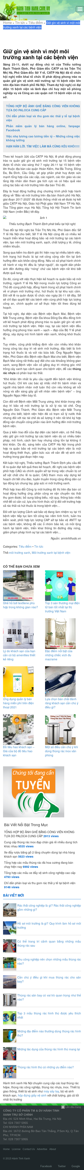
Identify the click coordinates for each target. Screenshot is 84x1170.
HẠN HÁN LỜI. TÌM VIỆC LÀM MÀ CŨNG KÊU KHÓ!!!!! (43, 146)
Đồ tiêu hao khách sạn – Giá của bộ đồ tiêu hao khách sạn (18, 751)
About (52, 1149)
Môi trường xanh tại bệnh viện (51, 552)
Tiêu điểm (35, 22)
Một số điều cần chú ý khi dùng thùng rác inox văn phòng (61, 751)
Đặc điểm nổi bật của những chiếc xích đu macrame (58, 655)
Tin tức (20, 22)
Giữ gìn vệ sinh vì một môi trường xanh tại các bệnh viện (40, 54)
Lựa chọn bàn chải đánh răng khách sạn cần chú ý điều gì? (61, 703)
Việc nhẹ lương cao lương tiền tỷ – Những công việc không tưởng (43, 138)
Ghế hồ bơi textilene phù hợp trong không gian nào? (20, 605)
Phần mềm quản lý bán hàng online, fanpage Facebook (43, 128)
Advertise (42, 1149)
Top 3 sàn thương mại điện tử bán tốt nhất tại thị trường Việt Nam (62, 607)
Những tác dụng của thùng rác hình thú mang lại (48, 1049)
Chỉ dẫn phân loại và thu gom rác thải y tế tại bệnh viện (43, 118)
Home (7, 22)
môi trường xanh (19, 552)
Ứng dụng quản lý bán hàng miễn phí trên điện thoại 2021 (18, 703)
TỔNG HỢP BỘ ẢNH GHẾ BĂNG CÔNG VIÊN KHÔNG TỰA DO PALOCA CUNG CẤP (43, 108)
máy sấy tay (51, 1091)
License (16, 1149)
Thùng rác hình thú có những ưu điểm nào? (45, 1067)
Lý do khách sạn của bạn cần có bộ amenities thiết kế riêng (19, 655)
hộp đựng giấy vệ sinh (32, 1095)
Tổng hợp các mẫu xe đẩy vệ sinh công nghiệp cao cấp (39, 873)
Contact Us (29, 1149)
